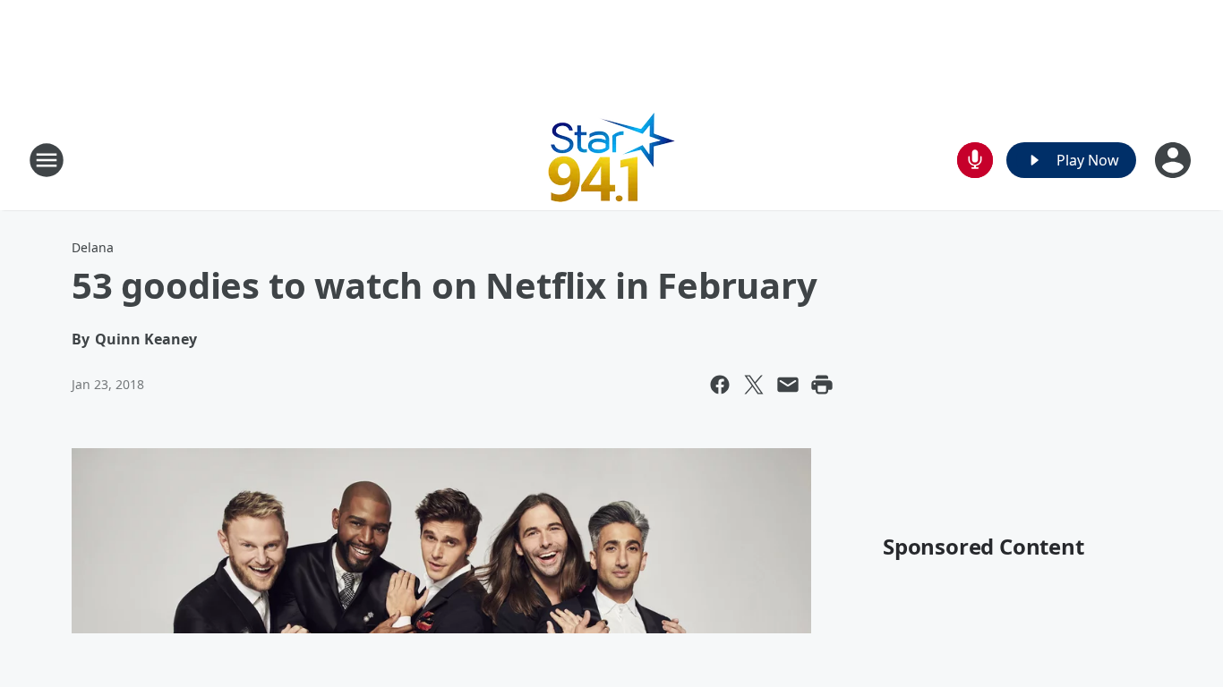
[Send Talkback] (975, 160)
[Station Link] (612, 160)
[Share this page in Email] (787, 384)
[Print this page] (821, 384)
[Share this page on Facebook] (719, 384)
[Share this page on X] (753, 384)
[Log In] (1174, 160)
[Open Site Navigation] (46, 160)
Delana (93, 247)
